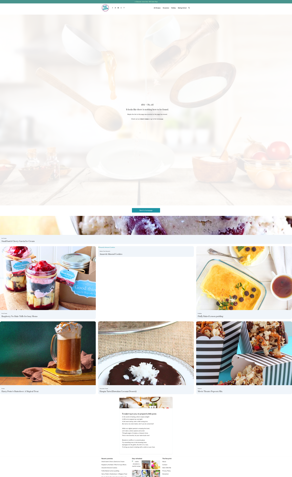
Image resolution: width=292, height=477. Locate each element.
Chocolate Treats (104, 388)
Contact (164, 465)
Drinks (3, 388)
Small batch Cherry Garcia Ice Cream (18, 241)
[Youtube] (118, 8)
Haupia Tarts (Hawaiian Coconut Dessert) (118, 391)
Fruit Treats (4, 313)
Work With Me (166, 468)
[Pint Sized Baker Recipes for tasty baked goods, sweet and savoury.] (105, 8)
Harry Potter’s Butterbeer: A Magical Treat (20, 391)
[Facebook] (112, 8)
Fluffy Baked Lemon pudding (210, 316)
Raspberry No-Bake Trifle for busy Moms (19, 316)
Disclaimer (165, 474)
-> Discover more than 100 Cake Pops (146, 2)
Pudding (200, 313)
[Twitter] (115, 8)
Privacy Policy (166, 471)
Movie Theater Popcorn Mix (210, 391)
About (164, 461)
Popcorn (200, 388)
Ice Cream (4, 238)
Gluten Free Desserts (105, 251)
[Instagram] (121, 8)
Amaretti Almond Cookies (111, 254)
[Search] (189, 8)
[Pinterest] (124, 8)
